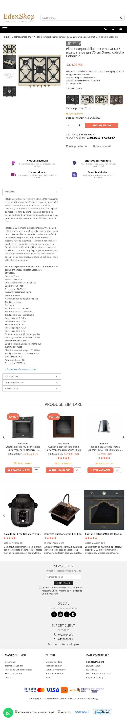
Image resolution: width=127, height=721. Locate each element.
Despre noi (10, 661)
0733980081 (65, 639)
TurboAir (104, 443)
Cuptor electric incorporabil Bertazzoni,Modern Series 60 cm (64, 448)
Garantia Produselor (55, 669)
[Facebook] (54, 614)
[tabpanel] (39, 66)
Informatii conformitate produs (20, 369)
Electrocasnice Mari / (23, 36)
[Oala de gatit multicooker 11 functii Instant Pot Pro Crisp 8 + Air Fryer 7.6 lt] (22, 510)
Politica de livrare (13, 673)
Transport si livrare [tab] (14, 382)
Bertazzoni (23, 443)
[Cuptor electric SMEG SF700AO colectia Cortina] (104, 510)
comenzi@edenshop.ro (65, 644)
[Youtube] (60, 614)
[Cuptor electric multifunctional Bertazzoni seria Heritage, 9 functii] (23, 426)
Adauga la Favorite (77, 146)
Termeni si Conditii (14, 665)
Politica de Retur (54, 665)
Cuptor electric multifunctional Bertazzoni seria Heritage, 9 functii (23, 448)
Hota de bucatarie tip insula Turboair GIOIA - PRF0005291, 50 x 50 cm (104, 448)
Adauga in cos (101, 125)
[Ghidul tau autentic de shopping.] (82, 711)
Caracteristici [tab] (11, 376)
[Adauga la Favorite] (36, 470)
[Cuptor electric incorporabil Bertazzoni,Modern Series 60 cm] (63, 426)
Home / (6, 36)
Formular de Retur (55, 673)
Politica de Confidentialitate (18, 669)
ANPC (48, 677)
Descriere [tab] (9, 191)
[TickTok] (67, 614)
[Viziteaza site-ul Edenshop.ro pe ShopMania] (102, 711)
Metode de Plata (54, 661)
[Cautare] (122, 17)
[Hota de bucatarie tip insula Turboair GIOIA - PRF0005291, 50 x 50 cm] (104, 426)
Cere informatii (103, 146)
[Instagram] (73, 614)
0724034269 (65, 634)
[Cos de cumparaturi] (121, 29)
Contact (9, 677)
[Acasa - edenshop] (19, 17)
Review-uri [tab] (11, 388)
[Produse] (5, 29)
